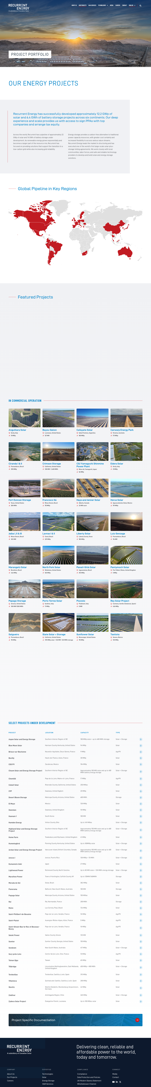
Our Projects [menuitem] (82, 5)
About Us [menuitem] (74, 5)
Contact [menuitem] (124, 5)
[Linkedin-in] (117, 1082)
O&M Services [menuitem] (92, 5)
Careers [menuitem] (117, 5)
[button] (140, 5)
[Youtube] (113, 1082)
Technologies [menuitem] (102, 5)
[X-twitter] (120, 1082)
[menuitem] (132, 5)
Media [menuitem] (111, 5)
